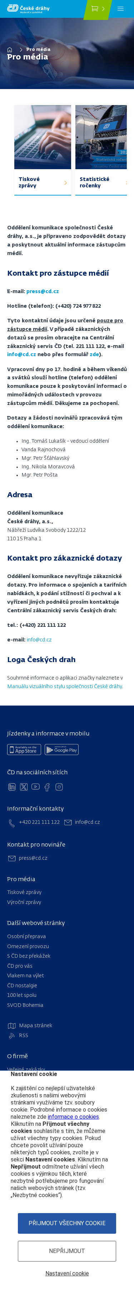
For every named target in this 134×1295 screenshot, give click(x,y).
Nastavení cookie (67, 1273)
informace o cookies (73, 1116)
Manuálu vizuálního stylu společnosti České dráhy (64, 686)
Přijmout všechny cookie (67, 1223)
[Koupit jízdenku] (97, 10)
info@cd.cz (39, 640)
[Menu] (120, 9)
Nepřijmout (67, 1251)
